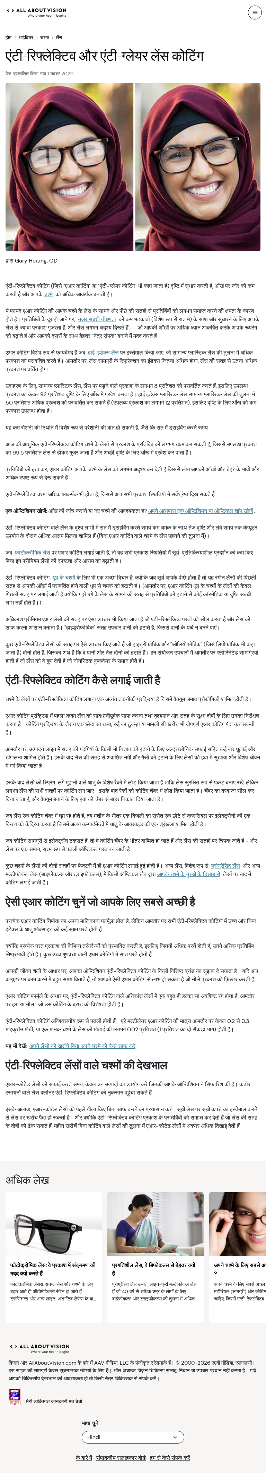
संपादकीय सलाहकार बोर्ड (121, 1458)
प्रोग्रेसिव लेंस (225, 866)
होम (8, 37)
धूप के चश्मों (63, 577)
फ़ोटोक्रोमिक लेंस (32, 552)
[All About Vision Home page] (37, 11)
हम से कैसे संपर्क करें (170, 1458)
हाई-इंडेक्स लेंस (103, 352)
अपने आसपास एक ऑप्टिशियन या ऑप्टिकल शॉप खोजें (200, 511)
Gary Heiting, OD (36, 260)
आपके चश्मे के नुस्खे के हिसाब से (188, 874)
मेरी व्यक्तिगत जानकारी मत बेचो (54, 1401)
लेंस (59, 37)
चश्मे (48, 294)
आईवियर (25, 37)
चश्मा (44, 37)
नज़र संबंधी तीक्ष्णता (97, 319)
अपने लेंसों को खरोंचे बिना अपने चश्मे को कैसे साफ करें (82, 1046)
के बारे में (84, 1458)
